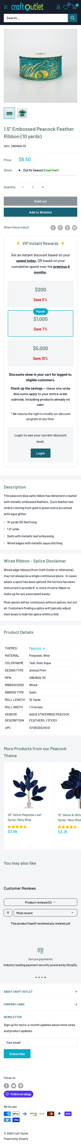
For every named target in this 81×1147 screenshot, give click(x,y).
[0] (74, 7)
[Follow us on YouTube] (13, 1085)
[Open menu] (6, 7)
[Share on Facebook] (53, 227)
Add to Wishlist (40, 212)
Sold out (40, 201)
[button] (17, 826)
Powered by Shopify (16, 1138)
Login (40, 453)
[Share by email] (74, 227)
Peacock (35, 648)
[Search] (72, 18)
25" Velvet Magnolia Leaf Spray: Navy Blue (24, 817)
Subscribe (17, 1054)
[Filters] (8, 912)
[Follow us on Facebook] (6, 1085)
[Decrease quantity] (23, 187)
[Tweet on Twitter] (67, 227)
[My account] (58, 7)
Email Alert (51, 170)
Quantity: (10, 187)
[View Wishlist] (66, 7)
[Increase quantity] (43, 187)
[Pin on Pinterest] (60, 227)
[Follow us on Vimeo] (20, 1085)
